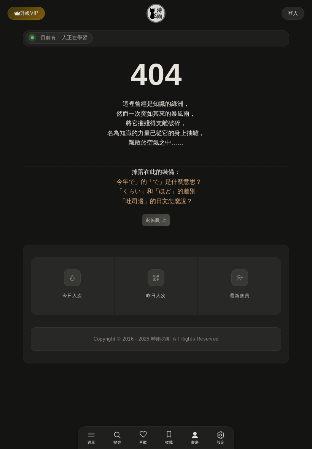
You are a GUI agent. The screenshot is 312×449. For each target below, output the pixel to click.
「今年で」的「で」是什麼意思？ (156, 181)
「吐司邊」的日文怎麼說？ (156, 201)
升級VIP (29, 13)
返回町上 (156, 220)
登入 (293, 13)
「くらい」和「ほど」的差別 (156, 191)
